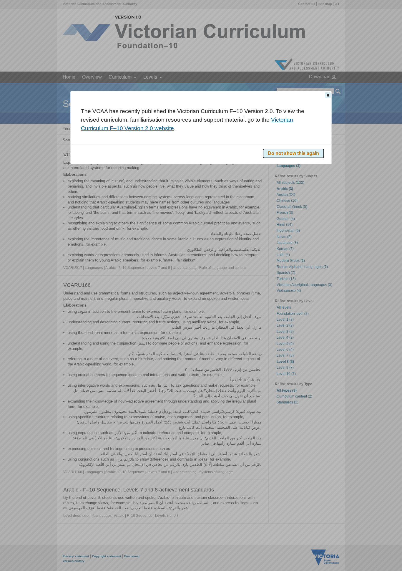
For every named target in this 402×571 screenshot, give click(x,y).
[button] (328, 95)
